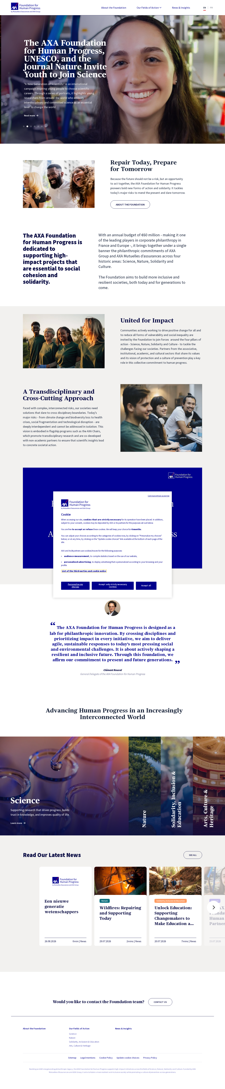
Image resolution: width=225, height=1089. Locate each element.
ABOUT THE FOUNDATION (130, 204)
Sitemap (72, 1057)
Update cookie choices (128, 1057)
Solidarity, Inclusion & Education (84, 1041)
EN (204, 7)
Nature (72, 1037)
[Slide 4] (34, 126)
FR (211, 7)
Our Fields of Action (148, 7)
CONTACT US (160, 1002)
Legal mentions (87, 1057)
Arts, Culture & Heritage (79, 1045)
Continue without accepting (158, 496)
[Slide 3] (31, 126)
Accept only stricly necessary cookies (113, 585)
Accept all (146, 585)
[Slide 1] (24, 126)
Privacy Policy (150, 1057)
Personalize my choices (75, 585)
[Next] (213, 907)
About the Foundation (113, 7)
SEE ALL (193, 855)
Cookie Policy (106, 1057)
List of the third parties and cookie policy (84, 571)
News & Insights (181, 7)
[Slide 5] (38, 126)
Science (72, 1033)
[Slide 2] (27, 126)
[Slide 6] (42, 126)
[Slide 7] (45, 126)
